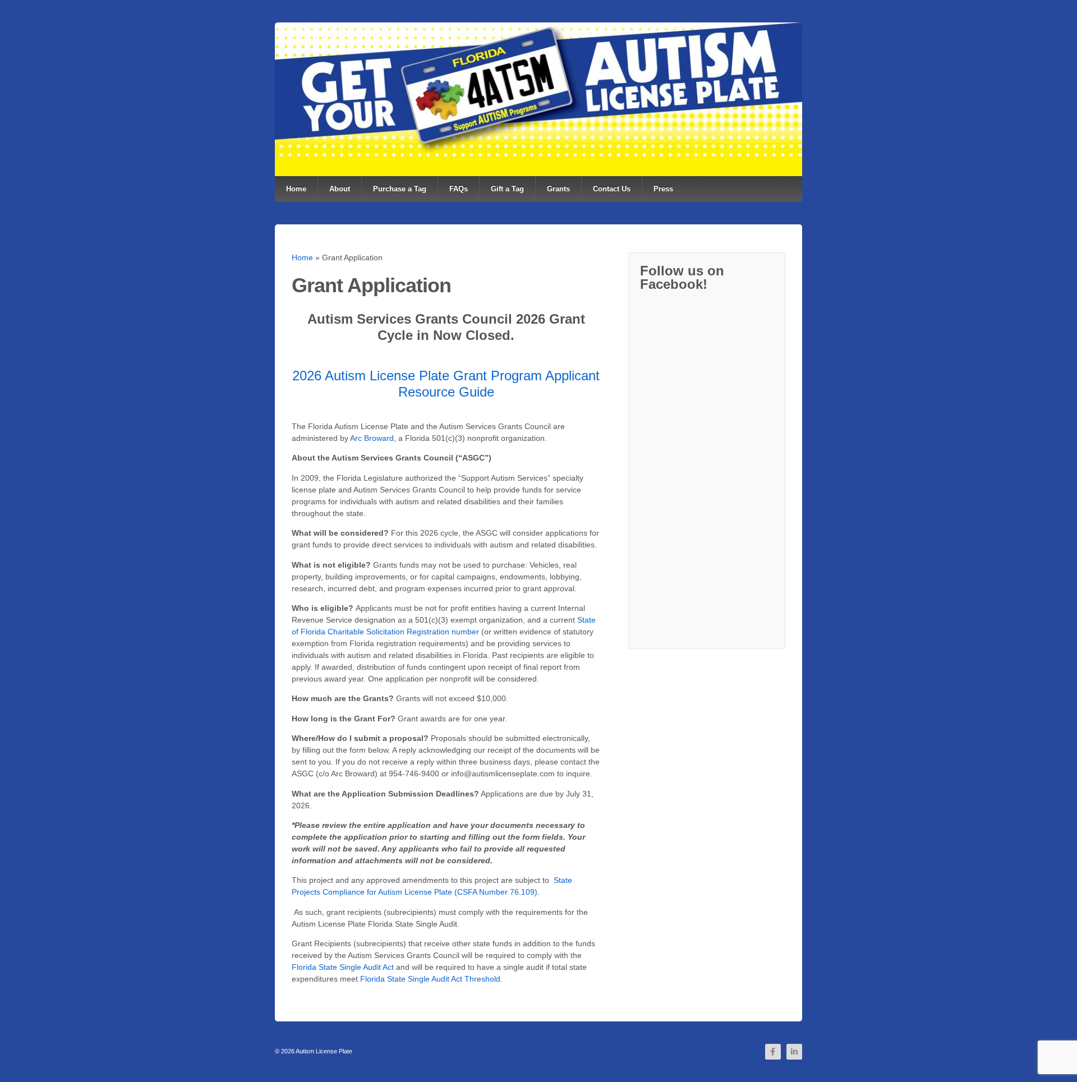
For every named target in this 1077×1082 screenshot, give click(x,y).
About (339, 189)
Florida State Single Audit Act (343, 967)
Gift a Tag (507, 189)
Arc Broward (372, 438)
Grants (558, 189)
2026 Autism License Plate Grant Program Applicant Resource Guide (446, 383)
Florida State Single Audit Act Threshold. (431, 978)
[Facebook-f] (773, 1052)
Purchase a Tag (399, 189)
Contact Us (611, 189)
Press (663, 189)
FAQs (458, 189)
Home (296, 189)
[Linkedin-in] (794, 1052)
